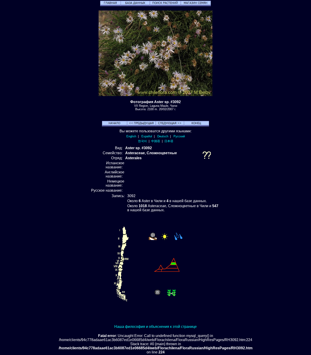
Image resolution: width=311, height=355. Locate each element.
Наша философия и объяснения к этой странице (155, 327)
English (131, 136)
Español (146, 136)
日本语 (168, 141)
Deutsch (162, 136)
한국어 (142, 141)
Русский (179, 136)
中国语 (155, 141)
